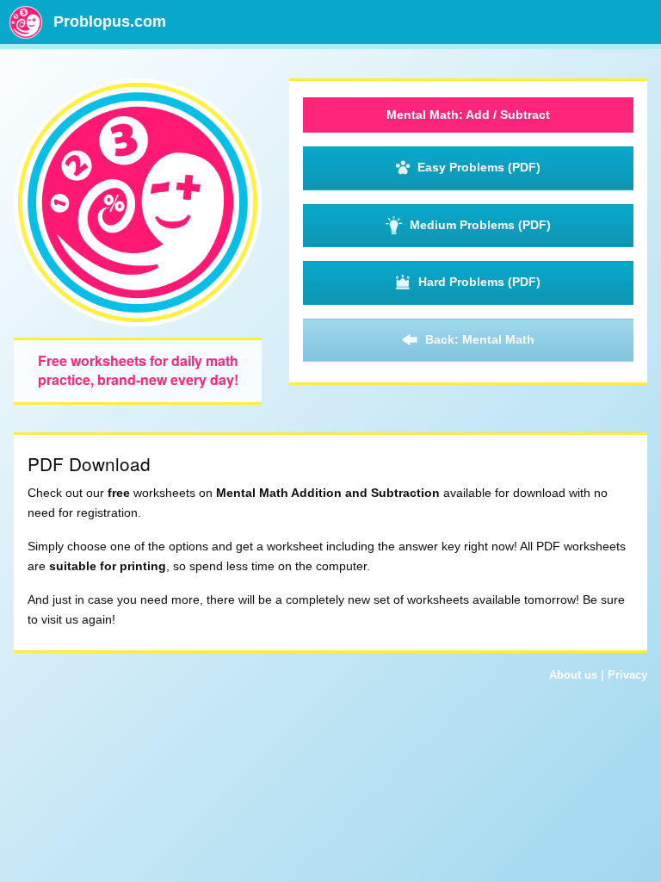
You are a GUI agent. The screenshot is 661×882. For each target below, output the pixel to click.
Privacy (627, 674)
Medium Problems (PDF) (480, 225)
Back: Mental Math (479, 339)
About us (573, 674)
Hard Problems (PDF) (479, 282)
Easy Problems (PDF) (479, 167)
